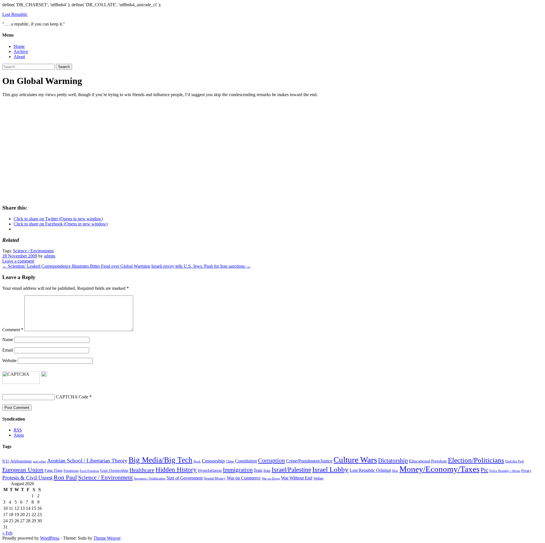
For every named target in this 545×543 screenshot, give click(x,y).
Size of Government (185, 478)
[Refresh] (44, 374)
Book (197, 461)
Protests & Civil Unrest (27, 478)
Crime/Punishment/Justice (309, 461)
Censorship (213, 461)
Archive (21, 51)
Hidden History (176, 469)
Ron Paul (65, 477)
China (230, 461)
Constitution (246, 461)
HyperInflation (210, 470)
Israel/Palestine (291, 469)
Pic (484, 470)
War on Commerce (244, 478)
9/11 (5, 461)
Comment (12, 329)
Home (19, 46)
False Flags (53, 470)
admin (49, 255)
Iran (258, 470)
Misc (395, 470)
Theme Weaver (107, 538)
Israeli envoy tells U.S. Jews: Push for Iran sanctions (201, 266)
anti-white (39, 461)
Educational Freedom (428, 461)
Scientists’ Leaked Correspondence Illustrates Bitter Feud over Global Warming (76, 266)
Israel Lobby (330, 469)
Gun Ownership (114, 470)
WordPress (49, 538)
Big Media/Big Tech (160, 460)
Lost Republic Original (370, 470)
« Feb (7, 533)
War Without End (296, 478)
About (19, 56)
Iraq (267, 470)
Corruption (271, 460)
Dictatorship (393, 460)
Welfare (318, 478)
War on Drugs (271, 478)
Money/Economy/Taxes (439, 469)
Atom (19, 435)
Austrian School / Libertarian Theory (87, 461)
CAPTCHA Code (72, 396)
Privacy (526, 471)
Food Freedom (89, 470)
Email (7, 350)
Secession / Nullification (149, 478)
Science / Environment (33, 250)
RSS (18, 430)
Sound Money (215, 478)
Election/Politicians (476, 460)
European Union (22, 469)
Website (9, 360)
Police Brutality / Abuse (504, 470)
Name (7, 339)
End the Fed (514, 461)
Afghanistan (21, 461)
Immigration (238, 469)
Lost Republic (15, 14)
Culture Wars (355, 459)
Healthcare (141, 470)
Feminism (71, 470)
